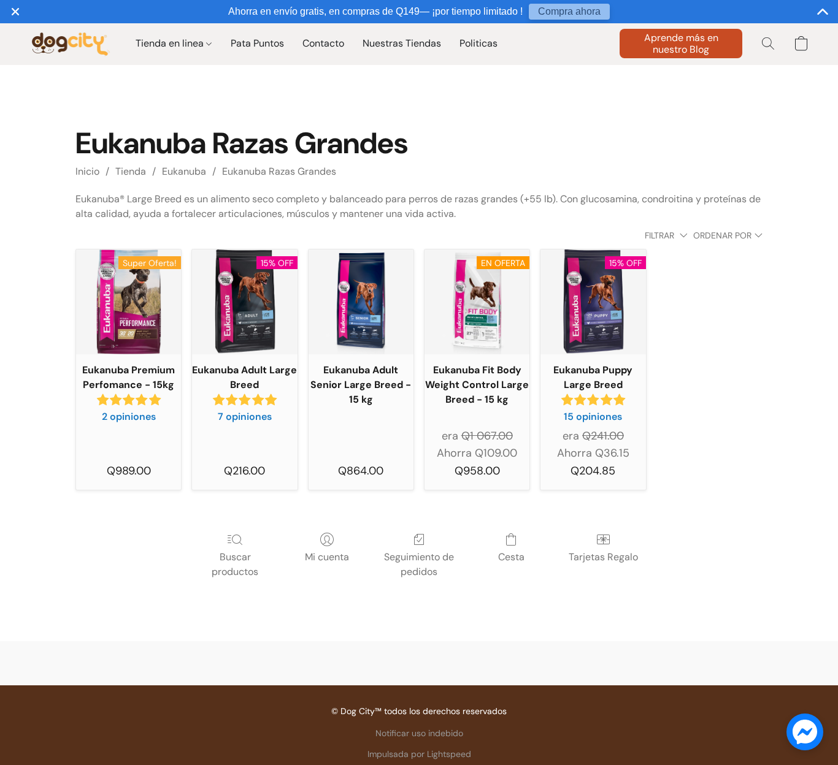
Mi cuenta (327, 556)
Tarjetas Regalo (603, 556)
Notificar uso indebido (419, 733)
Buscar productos (235, 564)
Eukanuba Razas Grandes (279, 171)
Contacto (323, 43)
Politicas (478, 43)
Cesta (511, 556)
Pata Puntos (257, 43)
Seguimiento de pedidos (419, 564)
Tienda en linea (171, 43)
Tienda (130, 171)
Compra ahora (569, 11)
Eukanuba (184, 171)
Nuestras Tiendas (402, 43)
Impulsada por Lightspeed (419, 753)
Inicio (87, 171)
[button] (70, 43)
